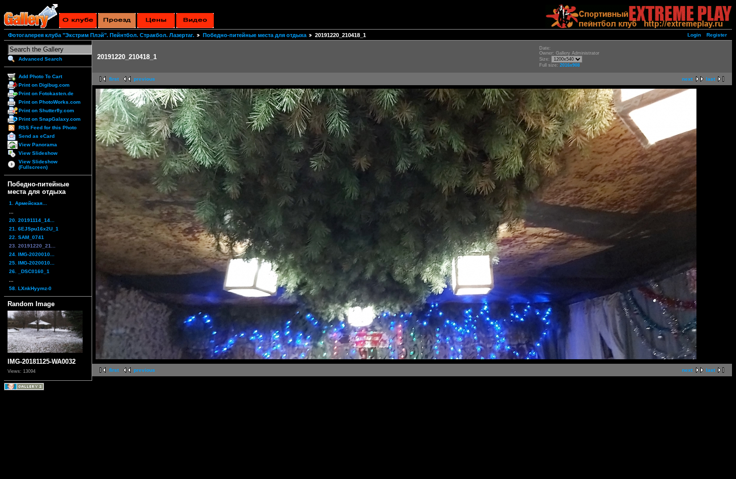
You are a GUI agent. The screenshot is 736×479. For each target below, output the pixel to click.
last (710, 79)
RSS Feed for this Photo (48, 127)
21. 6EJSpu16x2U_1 (34, 228)
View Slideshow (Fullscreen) (38, 164)
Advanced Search (40, 59)
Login (694, 35)
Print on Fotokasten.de (46, 93)
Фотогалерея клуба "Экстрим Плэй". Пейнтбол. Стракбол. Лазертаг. (101, 35)
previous (144, 79)
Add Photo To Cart (40, 76)
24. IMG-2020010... (32, 254)
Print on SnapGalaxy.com (50, 119)
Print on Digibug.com (44, 85)
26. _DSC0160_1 (29, 271)
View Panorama (38, 144)
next (687, 79)
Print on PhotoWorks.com (50, 102)
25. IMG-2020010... (32, 263)
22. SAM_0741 (26, 237)
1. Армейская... (28, 203)
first (114, 79)
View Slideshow (38, 153)
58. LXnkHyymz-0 (30, 288)
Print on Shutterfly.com (46, 110)
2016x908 (570, 65)
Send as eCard (37, 136)
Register (716, 35)
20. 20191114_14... (32, 220)
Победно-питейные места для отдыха (254, 35)
